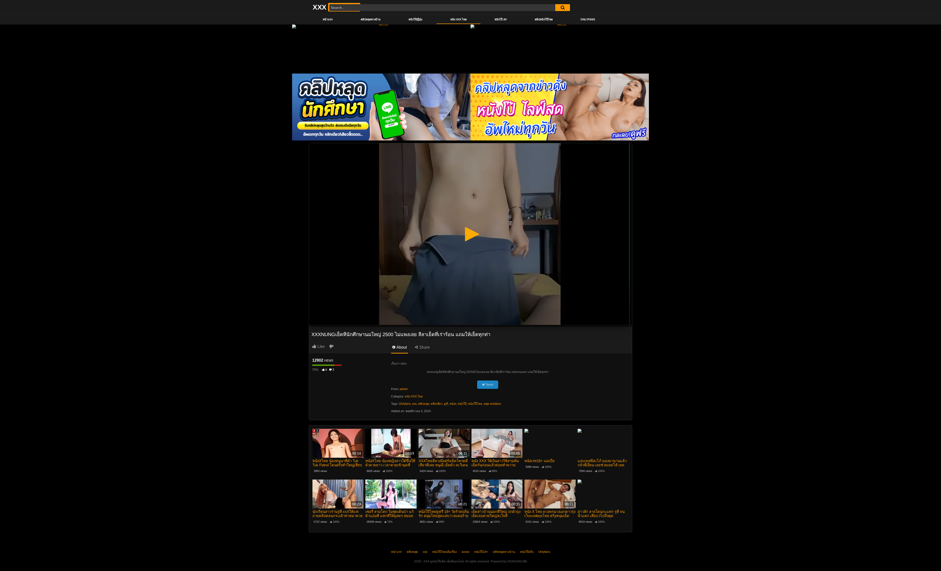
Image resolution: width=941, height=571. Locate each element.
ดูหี (446, 404)
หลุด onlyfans (492, 404)
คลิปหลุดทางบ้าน (371, 19)
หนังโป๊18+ (481, 552)
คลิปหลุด (423, 404)
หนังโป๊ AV (501, 19)
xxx (414, 404)
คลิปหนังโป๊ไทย (544, 19)
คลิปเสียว (437, 404)
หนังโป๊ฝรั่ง (526, 552)
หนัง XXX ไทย (458, 19)
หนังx (452, 404)
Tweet (489, 384)
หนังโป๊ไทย (475, 404)
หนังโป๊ (462, 404)
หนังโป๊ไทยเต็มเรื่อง (444, 552)
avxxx (465, 552)
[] (562, 7)
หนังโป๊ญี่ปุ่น (415, 19)
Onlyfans (588, 19)
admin (403, 389)
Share (424, 347)
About (401, 347)
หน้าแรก (328, 19)
